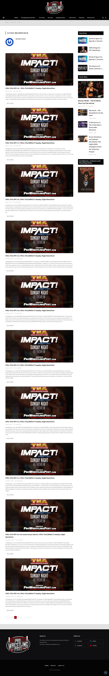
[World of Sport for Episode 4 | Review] (82, 40)
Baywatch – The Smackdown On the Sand (96, 112)
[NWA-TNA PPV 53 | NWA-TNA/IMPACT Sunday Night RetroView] (39, 346)
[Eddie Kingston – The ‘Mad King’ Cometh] (82, 49)
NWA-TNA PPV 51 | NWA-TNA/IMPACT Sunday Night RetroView (30, 478)
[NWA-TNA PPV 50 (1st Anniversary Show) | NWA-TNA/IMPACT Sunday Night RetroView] (39, 515)
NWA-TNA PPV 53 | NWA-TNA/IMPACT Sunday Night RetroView (30, 365)
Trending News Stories (28, 17)
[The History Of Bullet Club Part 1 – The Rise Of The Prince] (82, 68)
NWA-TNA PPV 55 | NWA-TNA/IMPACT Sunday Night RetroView (30, 256)
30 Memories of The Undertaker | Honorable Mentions (95, 126)
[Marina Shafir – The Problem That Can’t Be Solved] (91, 89)
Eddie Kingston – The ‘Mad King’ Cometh (95, 49)
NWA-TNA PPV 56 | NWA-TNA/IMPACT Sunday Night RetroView (30, 199)
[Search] (103, 18)
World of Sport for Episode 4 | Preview (96, 58)
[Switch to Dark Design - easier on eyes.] (105, 17)
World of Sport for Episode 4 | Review (96, 39)
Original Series (60, 17)
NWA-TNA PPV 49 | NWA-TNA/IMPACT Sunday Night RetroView (30, 593)
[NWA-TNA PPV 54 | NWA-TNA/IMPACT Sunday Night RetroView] (39, 291)
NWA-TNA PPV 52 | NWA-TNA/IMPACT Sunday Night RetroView (30, 421)
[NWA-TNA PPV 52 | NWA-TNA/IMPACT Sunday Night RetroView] (39, 403)
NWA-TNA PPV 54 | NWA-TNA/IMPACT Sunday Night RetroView (30, 310)
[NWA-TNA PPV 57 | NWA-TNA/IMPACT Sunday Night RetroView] (39, 124)
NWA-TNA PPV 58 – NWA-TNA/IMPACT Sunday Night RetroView (30, 88)
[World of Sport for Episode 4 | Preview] (82, 59)
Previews (42, 17)
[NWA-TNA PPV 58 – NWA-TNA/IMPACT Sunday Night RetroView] (39, 69)
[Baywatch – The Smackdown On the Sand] (82, 112)
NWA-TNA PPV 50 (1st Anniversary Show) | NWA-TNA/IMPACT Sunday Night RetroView (35, 535)
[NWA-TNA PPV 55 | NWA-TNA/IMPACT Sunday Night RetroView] (39, 237)
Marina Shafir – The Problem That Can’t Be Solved (89, 102)
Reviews (50, 17)
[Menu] (4, 17)
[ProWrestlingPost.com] (54, 7)
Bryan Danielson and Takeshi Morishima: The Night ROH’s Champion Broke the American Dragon (95, 144)
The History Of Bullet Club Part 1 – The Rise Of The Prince (96, 67)
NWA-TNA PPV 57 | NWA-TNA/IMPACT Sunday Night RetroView (30, 143)
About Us (61, 665)
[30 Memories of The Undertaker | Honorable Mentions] (82, 124)
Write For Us (91, 17)
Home (16, 17)
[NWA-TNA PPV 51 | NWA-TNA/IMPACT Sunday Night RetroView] (39, 459)
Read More (10, 103)
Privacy (53, 665)
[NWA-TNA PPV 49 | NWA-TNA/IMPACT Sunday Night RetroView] (39, 574)
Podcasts (81, 17)
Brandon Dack (21, 39)
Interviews (72, 17)
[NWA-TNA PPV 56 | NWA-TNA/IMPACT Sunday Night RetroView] (39, 180)
